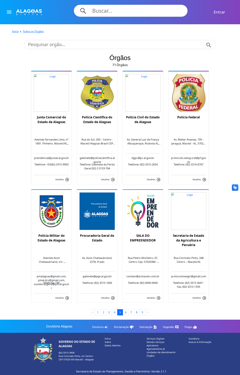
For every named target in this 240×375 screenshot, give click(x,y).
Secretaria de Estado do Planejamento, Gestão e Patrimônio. (113, 371)
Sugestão (171, 327)
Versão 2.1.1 (158, 371)
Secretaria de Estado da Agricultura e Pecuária (188, 240)
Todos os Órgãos (33, 31)
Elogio (191, 327)
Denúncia (100, 327)
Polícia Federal (188, 117)
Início (15, 31)
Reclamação (124, 327)
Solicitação (148, 327)
